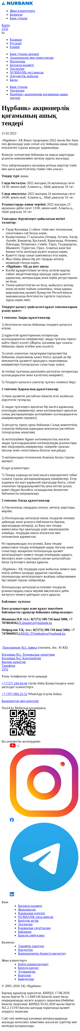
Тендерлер (17, 68)
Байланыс (25, 931)
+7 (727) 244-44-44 (14, 683)
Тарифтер (8, 665)
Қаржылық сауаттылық (34, 928)
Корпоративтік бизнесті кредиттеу (42, 953)
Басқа (14, 80)
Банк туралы (18, 18)
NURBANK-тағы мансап (35, 917)
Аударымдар (26, 971)
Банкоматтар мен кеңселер (20, 701)
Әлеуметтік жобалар (24, 76)
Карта (6, 25)
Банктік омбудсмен (31, 935)
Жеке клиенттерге (22, 11)
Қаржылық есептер (31, 913)
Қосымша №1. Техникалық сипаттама (28, 654)
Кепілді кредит (28, 968)
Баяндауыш (26, 979)
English (15, 47)
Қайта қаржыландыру (33, 964)
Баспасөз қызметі (22, 65)
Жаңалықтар (27, 909)
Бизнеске (16, 14)
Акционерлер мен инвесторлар (32, 57)
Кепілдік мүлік (28, 920)
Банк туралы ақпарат (24, 54)
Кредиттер (25, 949)
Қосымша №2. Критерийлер (21, 658)
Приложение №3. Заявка (19, 647)
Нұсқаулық (17, 61)
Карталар (24, 975)
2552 (5, 29)
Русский (16, 43)
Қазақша (16, 39)
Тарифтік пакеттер (31, 946)
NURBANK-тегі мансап (27, 72)
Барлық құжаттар (14, 662)
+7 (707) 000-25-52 (14, 694)
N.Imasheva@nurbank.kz (35, 623)
